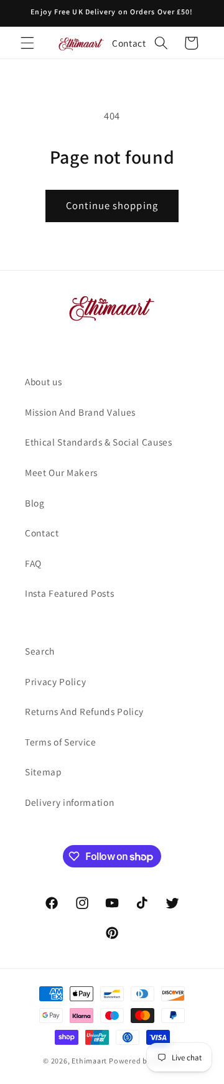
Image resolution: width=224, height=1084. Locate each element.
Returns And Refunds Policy (84, 711)
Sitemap (43, 771)
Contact (129, 43)
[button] (27, 43)
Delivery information (69, 802)
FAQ (33, 563)
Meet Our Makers (61, 472)
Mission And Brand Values (80, 412)
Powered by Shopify (145, 1060)
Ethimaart (90, 1060)
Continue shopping (112, 205)
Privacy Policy (55, 681)
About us (43, 381)
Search (40, 651)
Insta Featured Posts (69, 593)
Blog (35, 503)
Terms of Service (60, 742)
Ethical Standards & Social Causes (98, 442)
